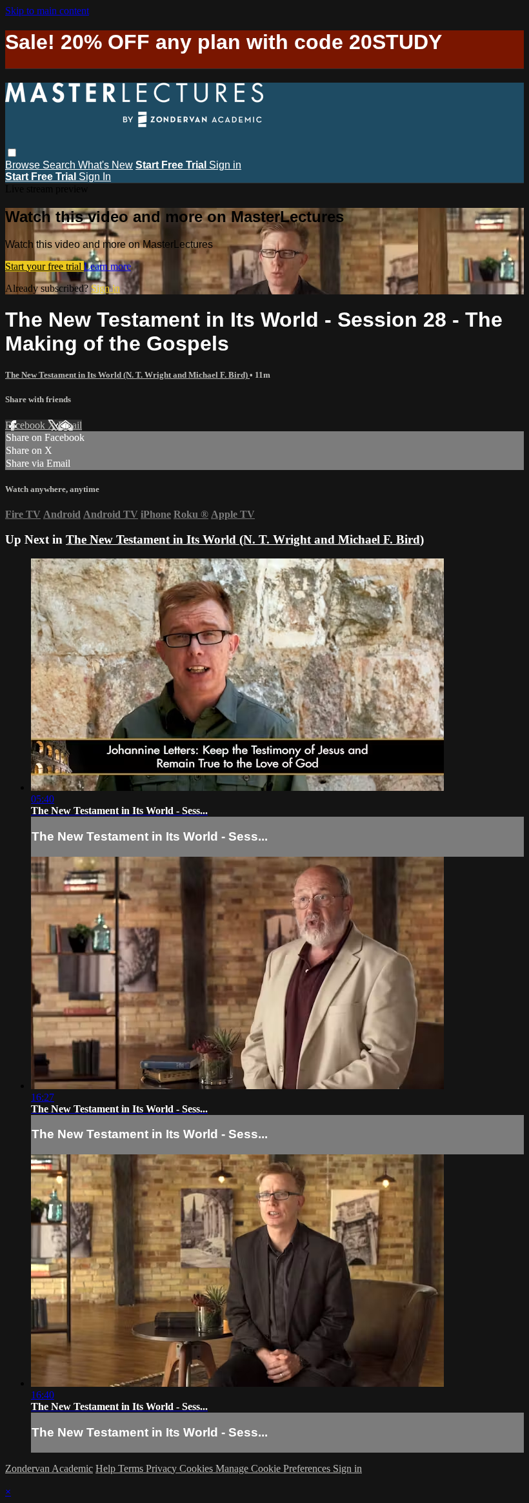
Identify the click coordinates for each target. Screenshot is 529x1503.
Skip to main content (47, 10)
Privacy (162, 1468)
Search (60, 164)
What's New (105, 164)
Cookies (197, 1468)
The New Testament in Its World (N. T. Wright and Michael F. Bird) (127, 375)
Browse (24, 164)
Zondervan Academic (49, 1468)
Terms (132, 1468)
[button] (12, 152)
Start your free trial (44, 266)
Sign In (95, 176)
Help (106, 1468)
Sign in (225, 164)
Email (70, 425)
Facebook (26, 425)
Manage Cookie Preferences (274, 1468)
